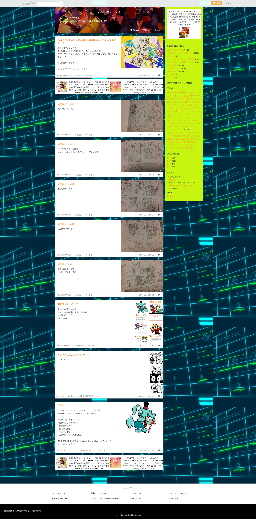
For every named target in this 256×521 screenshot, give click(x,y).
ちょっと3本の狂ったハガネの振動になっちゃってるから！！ (86, 41)
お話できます (173, 71)
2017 (169, 157)
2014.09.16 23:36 (146, 134)
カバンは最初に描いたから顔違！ (181, 59)
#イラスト (61, 450)
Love (147, 30)
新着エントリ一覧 (98, 493)
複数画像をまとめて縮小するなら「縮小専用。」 (23, 510)
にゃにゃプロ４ (65, 143)
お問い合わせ (135, 498)
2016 (169, 160)
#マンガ (60, 396)
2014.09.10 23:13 (146, 396)
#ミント (78, 75)
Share (157, 30)
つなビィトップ (58, 493)
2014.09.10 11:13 (146, 450)
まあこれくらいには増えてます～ (181, 62)
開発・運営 (173, 498)
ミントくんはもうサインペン (73, 354)
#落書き (89, 75)
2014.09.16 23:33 (146, 214)
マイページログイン (177, 493)
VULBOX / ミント (109, 12)
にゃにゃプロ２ (65, 223)
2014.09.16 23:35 (146, 174)
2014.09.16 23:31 (146, 294)
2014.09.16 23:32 (146, 254)
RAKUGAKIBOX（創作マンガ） (181, 185)
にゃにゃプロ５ (65, 103)
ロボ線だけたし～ (174, 68)
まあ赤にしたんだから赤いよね (180, 52)
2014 (169, 167)
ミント (61, 405)
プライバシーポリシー (100, 498)
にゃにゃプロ (64, 264)
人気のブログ (135, 493)
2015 (169, 164)
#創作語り (79, 345)
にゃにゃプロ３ (65, 183)
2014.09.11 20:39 (146, 345)
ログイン (227, 3)
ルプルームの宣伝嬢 (175, 49)
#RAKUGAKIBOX (64, 75)
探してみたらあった (68, 304)
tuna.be (128, 488)
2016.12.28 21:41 (146, 75)
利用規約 (115, 498)
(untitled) (171, 56)
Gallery (135, 30)
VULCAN (74, 17)
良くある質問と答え (60, 498)
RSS (171, 196)
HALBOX (172, 179)
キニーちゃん (173, 65)
